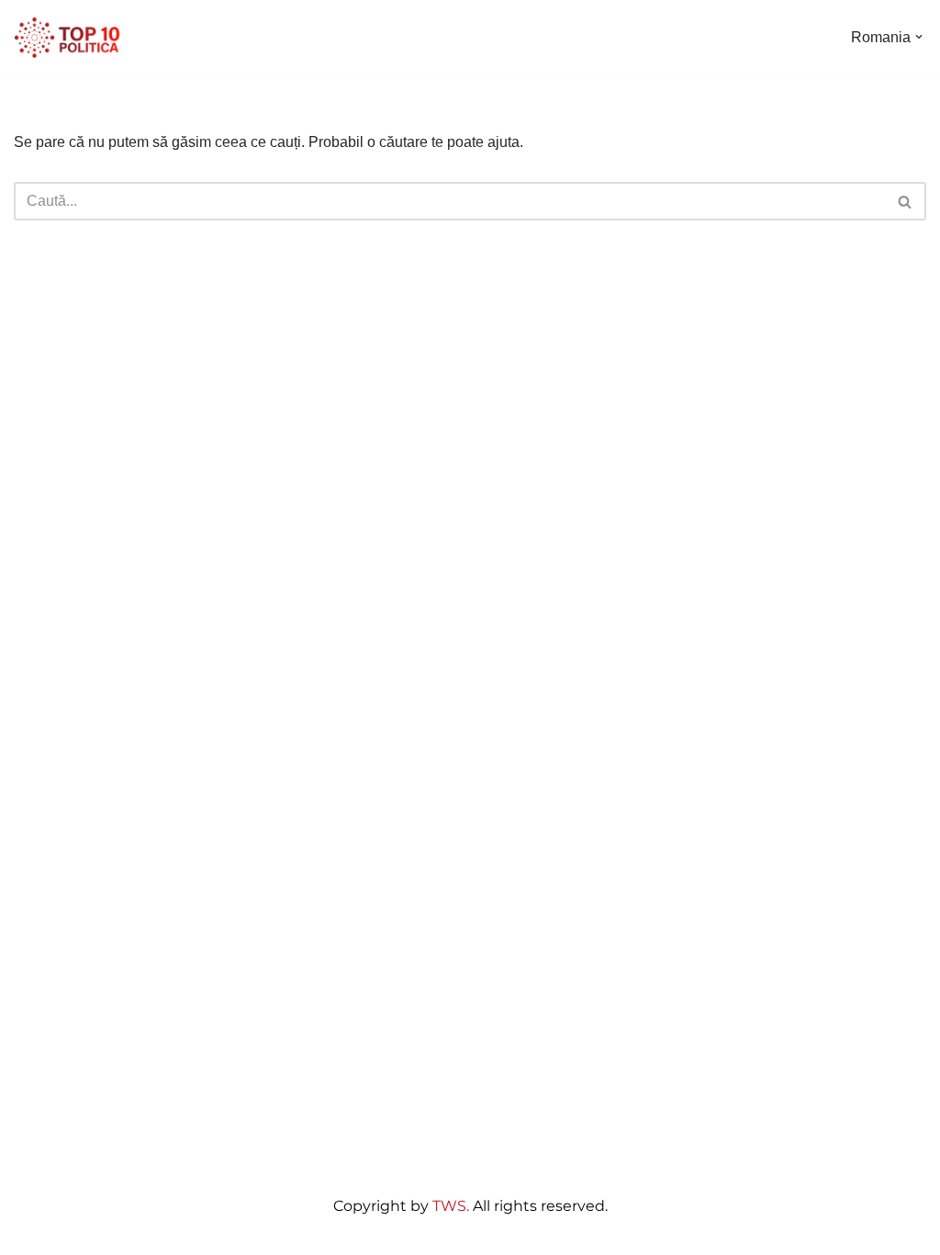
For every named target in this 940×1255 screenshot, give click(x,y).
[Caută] (905, 201)
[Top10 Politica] (69, 37)
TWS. (450, 1206)
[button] (919, 36)
